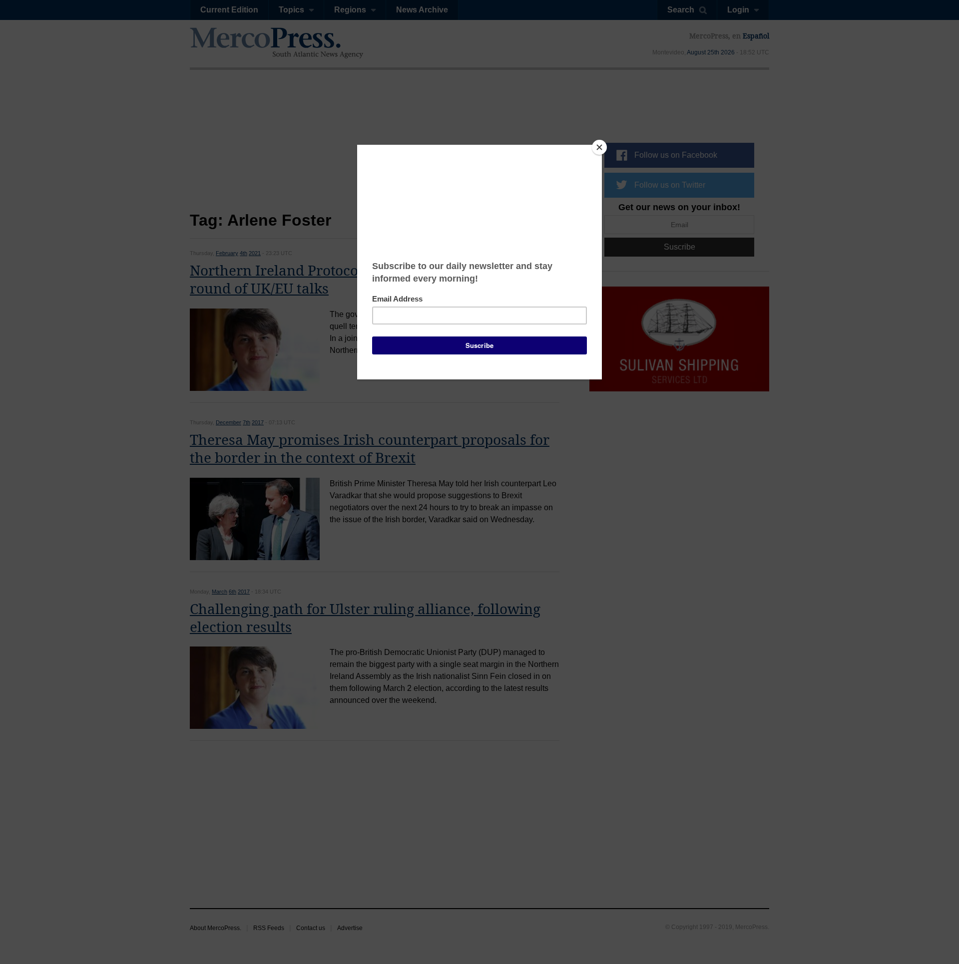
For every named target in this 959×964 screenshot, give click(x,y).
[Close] (599, 147)
